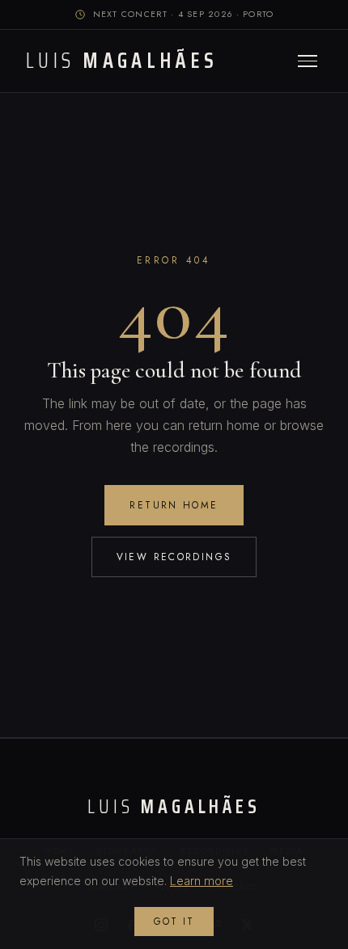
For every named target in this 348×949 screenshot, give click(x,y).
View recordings (174, 556)
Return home (173, 505)
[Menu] (307, 61)
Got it (173, 921)
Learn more (201, 881)
